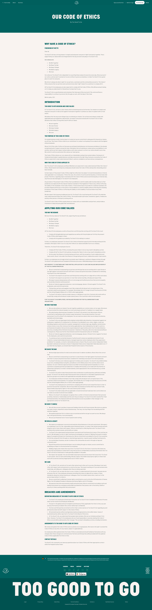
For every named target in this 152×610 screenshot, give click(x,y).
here (61, 318)
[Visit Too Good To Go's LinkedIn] (65, 570)
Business (20, 2)
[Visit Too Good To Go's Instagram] (69, 570)
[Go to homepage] (76, 2)
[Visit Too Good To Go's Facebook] (74, 570)
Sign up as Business (119, 2)
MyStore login (130, 2)
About (14, 2)
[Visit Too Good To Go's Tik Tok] (78, 570)
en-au (147, 2)
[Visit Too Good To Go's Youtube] (82, 570)
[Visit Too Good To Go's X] (87, 570)
